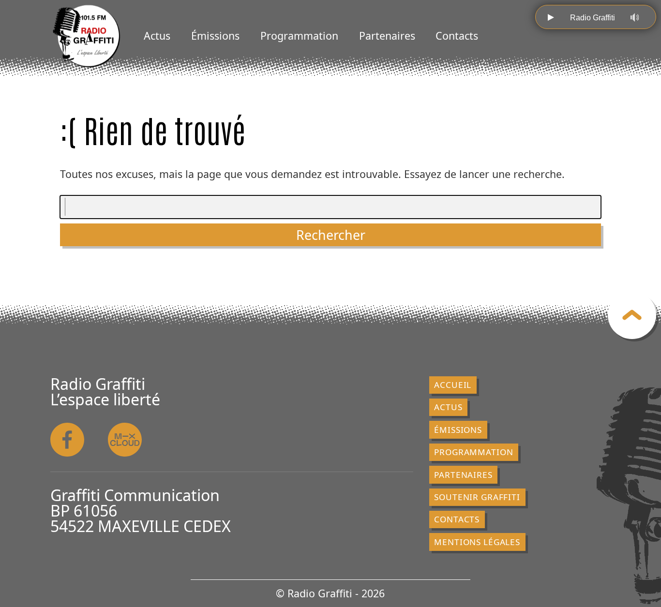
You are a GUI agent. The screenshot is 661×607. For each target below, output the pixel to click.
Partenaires (387, 36)
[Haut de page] (632, 315)
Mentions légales (477, 542)
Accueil (452, 384)
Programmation (299, 36)
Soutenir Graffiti (477, 497)
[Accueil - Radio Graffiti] (86, 36)
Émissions (215, 36)
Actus (157, 36)
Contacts (457, 36)
